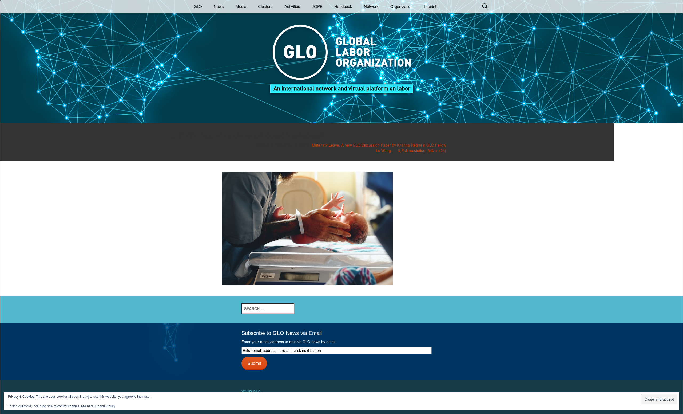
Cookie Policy (105, 406)
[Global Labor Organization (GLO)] (341, 54)
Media (241, 6)
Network (371, 6)
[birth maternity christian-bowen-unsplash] (307, 227)
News (219, 6)
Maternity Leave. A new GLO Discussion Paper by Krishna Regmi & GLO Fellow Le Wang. (379, 147)
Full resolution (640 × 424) (424, 150)
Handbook (343, 6)
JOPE (317, 6)
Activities (292, 6)
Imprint (430, 6)
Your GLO (251, 392)
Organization (401, 6)
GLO (198, 6)
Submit (254, 363)
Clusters (265, 6)
